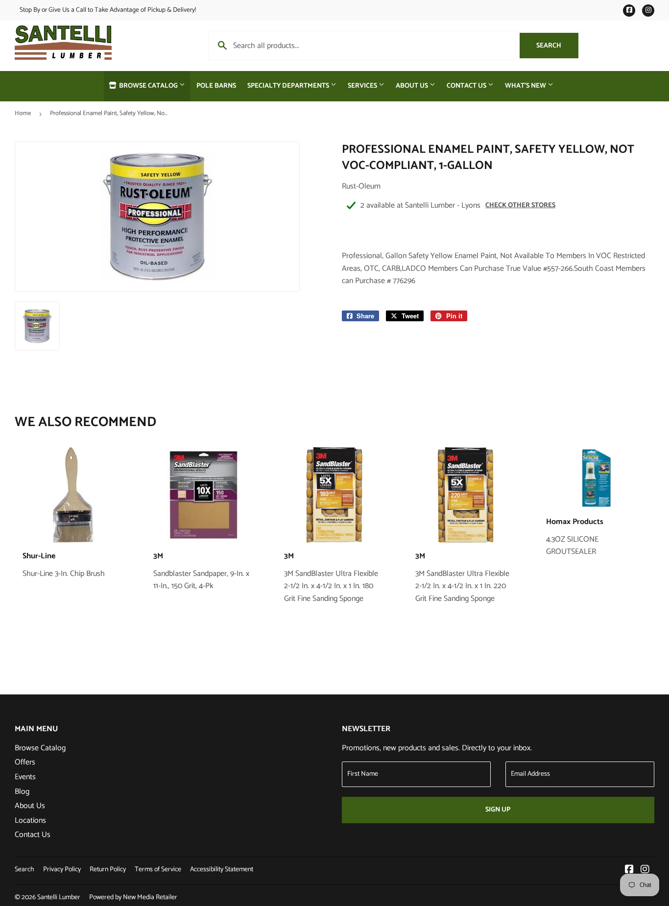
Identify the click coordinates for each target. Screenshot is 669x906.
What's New (526, 86)
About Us (413, 86)
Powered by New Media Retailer (133, 897)
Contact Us (467, 86)
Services (363, 86)
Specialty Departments (289, 86)
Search (557, 45)
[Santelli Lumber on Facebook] (629, 870)
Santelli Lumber (58, 897)
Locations (30, 820)
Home (23, 113)
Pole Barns (216, 86)
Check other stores (520, 205)
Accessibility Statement (221, 869)
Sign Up (497, 809)
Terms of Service (158, 869)
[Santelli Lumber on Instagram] (645, 870)
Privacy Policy (62, 869)
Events (25, 777)
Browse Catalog (148, 86)
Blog (22, 791)
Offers (25, 762)
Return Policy (108, 869)
